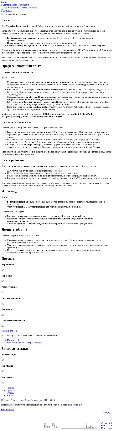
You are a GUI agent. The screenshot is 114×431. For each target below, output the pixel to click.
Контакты (11, 395)
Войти (4, 2)
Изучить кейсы (14, 340)
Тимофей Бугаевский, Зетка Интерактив (22, 400)
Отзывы (10, 393)
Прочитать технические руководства (24, 343)
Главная (10, 388)
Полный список (9, 331)
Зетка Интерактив (103, 428)
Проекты (11, 390)
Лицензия (77, 405)
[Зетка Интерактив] (15, 5)
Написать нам (7, 409)
